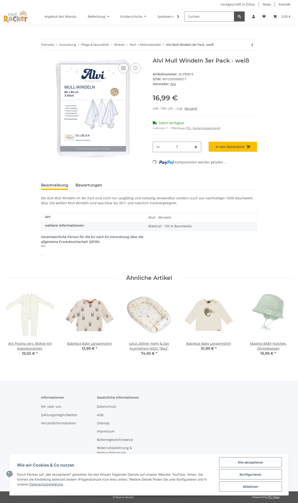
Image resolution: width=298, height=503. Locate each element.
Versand (190, 108)
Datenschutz (106, 406)
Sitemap (103, 423)
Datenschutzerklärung (46, 484)
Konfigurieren (250, 474)
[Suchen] (239, 16)
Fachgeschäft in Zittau (238, 4)
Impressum (106, 431)
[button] (253, 16)
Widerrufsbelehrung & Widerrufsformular (114, 450)
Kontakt (285, 4)
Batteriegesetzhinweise (115, 439)
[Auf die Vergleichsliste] (123, 68)
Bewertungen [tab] (88, 185)
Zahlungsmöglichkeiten (59, 415)
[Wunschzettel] (264, 16)
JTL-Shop (273, 497)
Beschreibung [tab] (54, 185)
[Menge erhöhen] (196, 147)
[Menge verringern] (158, 147)
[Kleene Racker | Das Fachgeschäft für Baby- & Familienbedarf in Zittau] (16, 17)
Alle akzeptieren (250, 462)
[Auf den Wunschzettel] (135, 68)
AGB (100, 415)
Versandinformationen (58, 423)
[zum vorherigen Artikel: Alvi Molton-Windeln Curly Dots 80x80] (252, 45)
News (267, 4)
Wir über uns (51, 406)
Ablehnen (250, 487)
